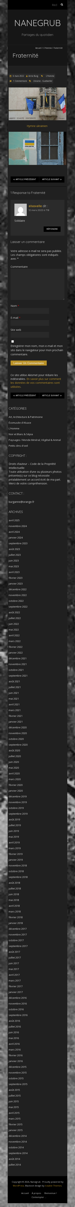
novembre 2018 (18, 865)
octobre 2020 (16, 739)
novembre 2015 (18, 1072)
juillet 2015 (15, 1095)
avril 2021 (14, 704)
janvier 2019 (16, 859)
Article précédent (26, 179)
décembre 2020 (18, 727)
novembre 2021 (18, 664)
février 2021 (15, 716)
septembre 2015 (18, 1084)
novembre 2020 (18, 733)
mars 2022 (15, 641)
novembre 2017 (18, 934)
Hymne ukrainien (37, 126)
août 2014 (14, 1159)
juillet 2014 (15, 1164)
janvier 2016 (16, 1061)
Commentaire (19, 266)
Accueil (38, 48)
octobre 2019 (16, 808)
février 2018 (15, 917)
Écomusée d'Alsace (20, 422)
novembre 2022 (18, 595)
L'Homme (47, 48)
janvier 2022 (16, 652)
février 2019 (15, 854)
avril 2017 (14, 974)
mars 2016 (15, 1049)
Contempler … (39, 1197)
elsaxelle (35, 206)
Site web (16, 330)
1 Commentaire (20, 81)
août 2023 (14, 549)
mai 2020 (14, 767)
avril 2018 (14, 905)
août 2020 (14, 750)
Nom (15, 306)
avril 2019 (14, 842)
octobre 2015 (16, 1078)
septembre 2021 (18, 675)
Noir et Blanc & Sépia (21, 434)
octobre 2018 (16, 871)
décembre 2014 (18, 1136)
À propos (36, 1193)
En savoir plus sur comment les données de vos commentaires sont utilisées (36, 383)
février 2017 (15, 986)
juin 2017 (14, 963)
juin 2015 (14, 1101)
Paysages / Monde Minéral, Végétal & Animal (35, 440)
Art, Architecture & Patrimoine (26, 417)
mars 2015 (15, 1118)
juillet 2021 (15, 687)
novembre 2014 (18, 1141)
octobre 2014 (16, 1147)
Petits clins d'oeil (18, 445)
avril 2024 (14, 532)
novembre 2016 (18, 1003)
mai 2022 (14, 629)
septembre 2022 (18, 606)
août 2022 (14, 612)
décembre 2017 (18, 928)
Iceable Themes (53, 1185)
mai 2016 (14, 1038)
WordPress (18, 1185)
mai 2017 (14, 969)
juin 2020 (14, 762)
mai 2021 (14, 698)
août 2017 (14, 951)
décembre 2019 (18, 796)
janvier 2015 (16, 1130)
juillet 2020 (15, 756)
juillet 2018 (15, 888)
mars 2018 (15, 911)
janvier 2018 (16, 923)
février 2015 (15, 1124)
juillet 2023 (15, 555)
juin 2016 (14, 1032)
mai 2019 (14, 836)
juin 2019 (14, 831)
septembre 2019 (18, 813)
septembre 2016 (18, 1015)
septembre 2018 (18, 877)
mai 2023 (14, 566)
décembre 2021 (18, 658)
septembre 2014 (18, 1153)
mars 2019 (15, 848)
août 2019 (14, 819)
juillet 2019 (15, 825)
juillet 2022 (15, 618)
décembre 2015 (18, 1067)
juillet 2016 (15, 1026)
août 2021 (14, 681)
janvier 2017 (16, 992)
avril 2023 (14, 572)
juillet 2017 (15, 957)
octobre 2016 (16, 1009)
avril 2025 (14, 520)
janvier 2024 (16, 537)
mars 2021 (15, 710)
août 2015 (14, 1090)
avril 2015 (14, 1113)
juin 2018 (14, 894)
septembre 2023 (18, 543)
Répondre (52, 229)
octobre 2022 (16, 601)
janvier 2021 (16, 721)
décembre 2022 (18, 589)
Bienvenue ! (50, 1193)
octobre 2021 (16, 670)
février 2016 (15, 1055)
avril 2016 (14, 1044)
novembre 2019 (18, 802)
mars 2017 (15, 980)
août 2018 (14, 882)
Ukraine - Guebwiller (42, 81)
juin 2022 (14, 624)
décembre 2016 (18, 998)
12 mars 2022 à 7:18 (39, 210)
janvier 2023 (16, 583)
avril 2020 (14, 773)
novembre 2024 (18, 526)
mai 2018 (14, 900)
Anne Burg (33, 76)
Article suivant (50, 179)
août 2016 (14, 1021)
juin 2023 (14, 560)
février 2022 (15, 647)
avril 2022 (14, 635)
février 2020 (15, 785)
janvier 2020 (16, 790)
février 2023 (15, 578)
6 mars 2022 (18, 76)
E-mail (15, 317)
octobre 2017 (16, 940)
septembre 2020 (18, 744)
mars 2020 (15, 779)
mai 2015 (14, 1107)
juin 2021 (14, 693)
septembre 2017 (18, 946)
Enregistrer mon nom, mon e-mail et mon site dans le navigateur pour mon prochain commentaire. (37, 350)
